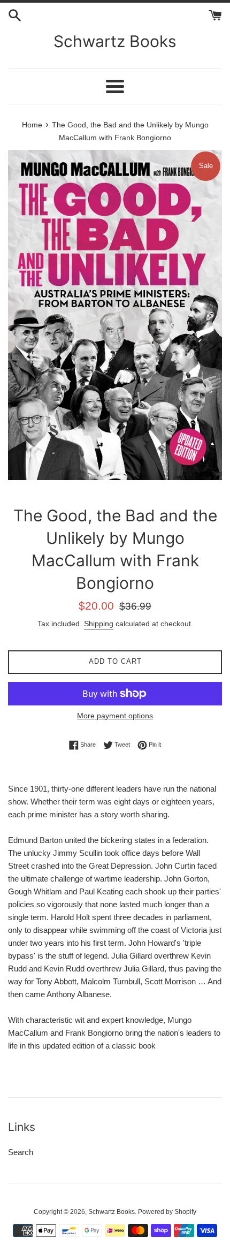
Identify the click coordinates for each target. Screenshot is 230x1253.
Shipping (98, 623)
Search (20, 1152)
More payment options (115, 715)
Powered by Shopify (167, 1212)
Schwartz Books (115, 41)
